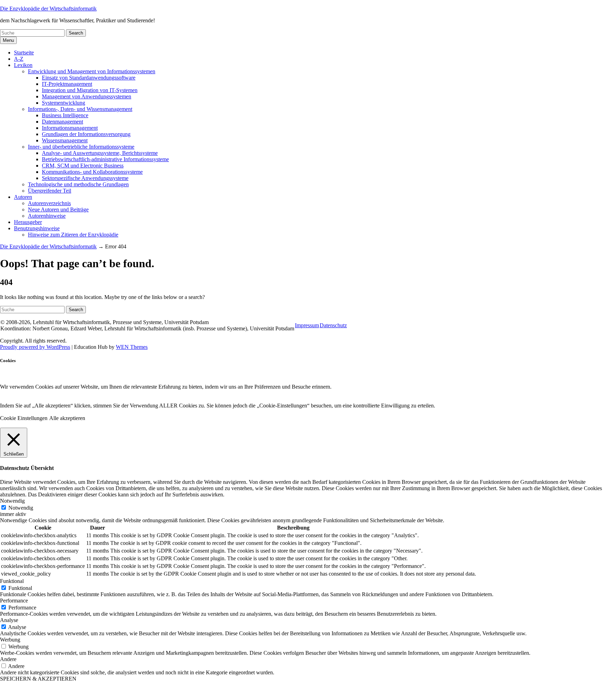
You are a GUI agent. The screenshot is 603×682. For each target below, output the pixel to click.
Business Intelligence (65, 115)
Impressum (307, 325)
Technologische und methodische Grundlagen (78, 184)
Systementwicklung (63, 103)
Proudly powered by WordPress (35, 347)
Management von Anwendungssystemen (86, 96)
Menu (8, 40)
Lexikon (23, 65)
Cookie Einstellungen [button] (23, 418)
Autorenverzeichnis (49, 203)
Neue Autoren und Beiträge (58, 209)
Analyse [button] (9, 620)
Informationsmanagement (70, 128)
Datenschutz (333, 325)
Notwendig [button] (12, 501)
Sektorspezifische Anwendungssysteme (85, 178)
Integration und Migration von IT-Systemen (89, 90)
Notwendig (20, 508)
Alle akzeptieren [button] (67, 418)
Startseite (24, 52)
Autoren (23, 197)
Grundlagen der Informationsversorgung (86, 134)
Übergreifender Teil (49, 191)
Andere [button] (8, 659)
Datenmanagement (62, 122)
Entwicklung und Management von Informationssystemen (91, 71)
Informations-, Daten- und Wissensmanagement (80, 109)
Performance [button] (14, 601)
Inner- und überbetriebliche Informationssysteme (81, 147)
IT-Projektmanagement (67, 84)
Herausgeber (28, 222)
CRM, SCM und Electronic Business (83, 165)
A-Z (18, 59)
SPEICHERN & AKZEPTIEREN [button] (38, 679)
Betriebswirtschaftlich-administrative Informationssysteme (105, 159)
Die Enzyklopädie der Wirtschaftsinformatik (48, 9)
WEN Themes (132, 347)
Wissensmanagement (65, 140)
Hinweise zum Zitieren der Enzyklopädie (73, 235)
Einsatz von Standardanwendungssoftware (88, 78)
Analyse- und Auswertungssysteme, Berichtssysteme (100, 153)
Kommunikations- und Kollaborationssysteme (92, 172)
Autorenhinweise (47, 216)
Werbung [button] (10, 640)
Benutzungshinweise (37, 228)
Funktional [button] (12, 581)
